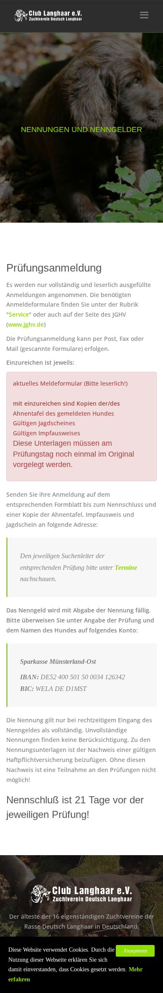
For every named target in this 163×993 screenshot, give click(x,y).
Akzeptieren (135, 951)
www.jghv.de (26, 324)
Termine (126, 567)
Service (19, 314)
